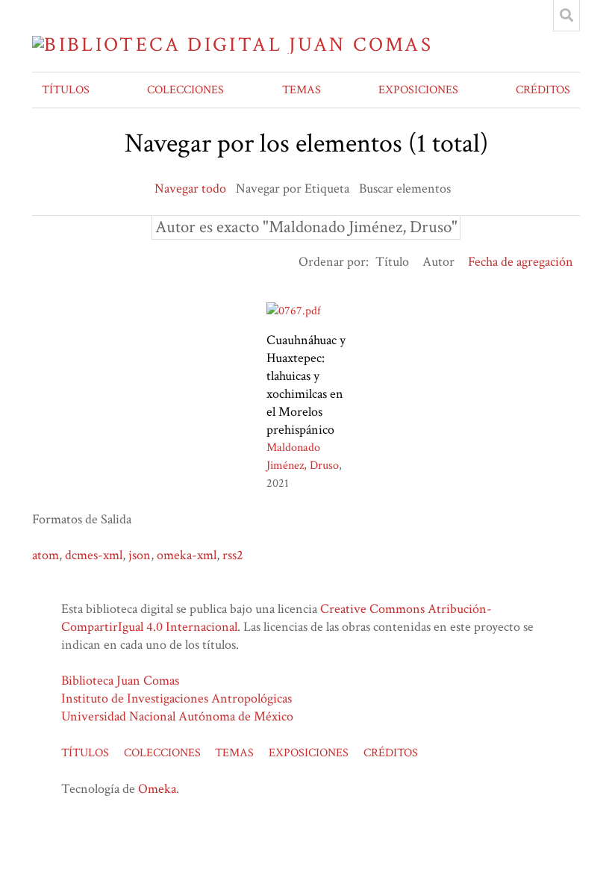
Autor (438, 261)
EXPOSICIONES (418, 90)
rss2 (232, 555)
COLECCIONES (185, 90)
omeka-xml (186, 555)
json (139, 555)
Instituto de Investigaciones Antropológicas (176, 698)
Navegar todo (190, 188)
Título (392, 261)
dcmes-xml (93, 555)
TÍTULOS (66, 90)
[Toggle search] (566, 15)
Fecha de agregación (520, 261)
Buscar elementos (405, 188)
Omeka (157, 788)
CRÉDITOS (543, 90)
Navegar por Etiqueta (292, 188)
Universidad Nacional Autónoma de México (177, 716)
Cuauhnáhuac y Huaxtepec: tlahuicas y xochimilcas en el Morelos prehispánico (306, 384)
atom (45, 555)
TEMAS (301, 90)
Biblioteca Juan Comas (120, 680)
